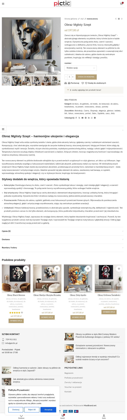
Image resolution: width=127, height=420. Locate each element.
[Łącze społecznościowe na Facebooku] (76, 118)
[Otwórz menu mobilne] (3, 3)
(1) (22, 312)
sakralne (107, 304)
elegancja (102, 111)
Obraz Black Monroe (16, 295)
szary (108, 113)
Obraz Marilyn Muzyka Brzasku (47, 295)
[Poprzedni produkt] (115, 18)
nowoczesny (92, 19)
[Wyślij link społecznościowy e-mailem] (82, 118)
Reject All (31, 410)
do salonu (114, 104)
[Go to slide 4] (33, 73)
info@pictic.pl (11, 343)
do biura (75, 104)
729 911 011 (11, 340)
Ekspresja (93, 111)
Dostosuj (15, 410)
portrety (105, 107)
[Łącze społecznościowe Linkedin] (88, 118)
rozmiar (67, 63)
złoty (113, 113)
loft (65, 113)
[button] (4, 46)
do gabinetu (84, 104)
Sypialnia (101, 113)
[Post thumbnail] (69, 336)
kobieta (117, 111)
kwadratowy (69, 107)
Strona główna (70, 19)
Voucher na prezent (72, 387)
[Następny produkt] (121, 18)
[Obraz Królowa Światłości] (109, 278)
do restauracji (104, 104)
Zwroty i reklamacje (73, 382)
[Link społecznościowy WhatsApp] (91, 118)
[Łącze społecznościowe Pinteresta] (85, 118)
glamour (110, 111)
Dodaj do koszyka (86, 77)
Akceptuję (48, 410)
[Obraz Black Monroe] (16, 278)
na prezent (79, 107)
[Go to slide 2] (28, 73)
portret (88, 113)
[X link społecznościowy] (79, 118)
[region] (32, 400)
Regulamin (68, 373)
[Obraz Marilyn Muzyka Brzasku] (47, 278)
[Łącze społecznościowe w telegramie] (94, 118)
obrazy (98, 107)
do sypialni (115, 299)
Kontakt (67, 392)
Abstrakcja (78, 111)
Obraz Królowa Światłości (109, 295)
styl (82, 19)
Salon (94, 113)
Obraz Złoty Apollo (78, 295)
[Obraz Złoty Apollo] (78, 278)
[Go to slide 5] (36, 73)
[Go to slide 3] (31, 73)
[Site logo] (62, 4)
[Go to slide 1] (26, 73)
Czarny (86, 111)
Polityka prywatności (73, 378)
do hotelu (94, 104)
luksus (70, 113)
